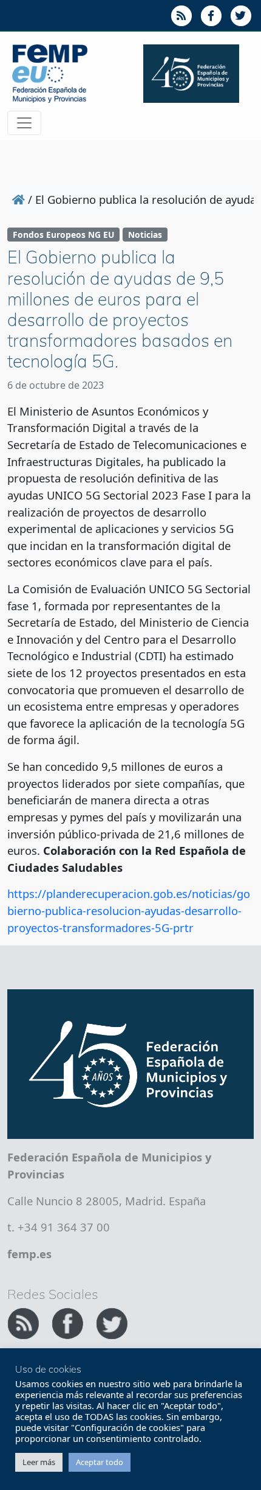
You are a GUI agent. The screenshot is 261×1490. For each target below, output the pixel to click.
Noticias (145, 234)
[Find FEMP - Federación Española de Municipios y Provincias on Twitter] (111, 1321)
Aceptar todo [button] (99, 1462)
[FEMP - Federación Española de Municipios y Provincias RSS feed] (24, 1321)
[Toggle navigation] (24, 123)
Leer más (38, 1462)
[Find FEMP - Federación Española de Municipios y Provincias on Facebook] (69, 1321)
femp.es (29, 1253)
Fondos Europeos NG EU (63, 234)
